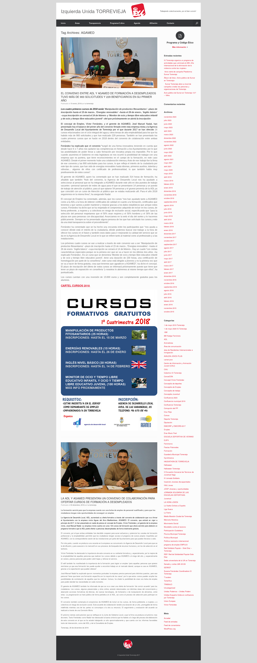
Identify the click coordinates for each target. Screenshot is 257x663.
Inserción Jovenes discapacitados (177, 482)
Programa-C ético (117, 23)
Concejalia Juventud (172, 394)
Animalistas (168, 343)
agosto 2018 (168, 205)
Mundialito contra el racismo (175, 527)
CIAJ (166, 369)
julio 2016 (167, 294)
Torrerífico (168, 580)
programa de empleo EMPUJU (176, 544)
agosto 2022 (168, 145)
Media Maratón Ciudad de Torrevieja (178, 516)
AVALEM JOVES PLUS (173, 356)
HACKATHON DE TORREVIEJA (176, 461)
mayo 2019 (168, 173)
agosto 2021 (168, 159)
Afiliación (153, 23)
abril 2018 (167, 219)
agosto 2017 (168, 248)
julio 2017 (167, 251)
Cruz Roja (168, 412)
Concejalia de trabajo (172, 390)
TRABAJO (168, 584)
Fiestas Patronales (171, 447)
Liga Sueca (168, 509)
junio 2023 (168, 124)
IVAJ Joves (168, 485)
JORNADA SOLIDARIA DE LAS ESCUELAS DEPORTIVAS (176, 493)
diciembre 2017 (170, 233)
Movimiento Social (171, 523)
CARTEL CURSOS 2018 (75, 285)
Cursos (166, 415)
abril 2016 (167, 297)
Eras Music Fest (170, 433)
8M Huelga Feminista (172, 336)
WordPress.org (169, 628)
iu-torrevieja (89, 103)
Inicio (63, 23)
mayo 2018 (168, 216)
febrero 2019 (169, 184)
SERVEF (167, 567)
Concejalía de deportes (173, 383)
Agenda (137, 23)
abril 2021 (167, 166)
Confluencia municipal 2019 (174, 401)
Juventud (167, 498)
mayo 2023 (168, 127)
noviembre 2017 (170, 237)
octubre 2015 (169, 311)
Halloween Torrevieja (172, 468)
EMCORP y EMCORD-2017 (175, 426)
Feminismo (168, 443)
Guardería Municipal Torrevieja (176, 454)
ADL (165, 339)
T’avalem (167, 577)
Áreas (77, 23)
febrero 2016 (169, 301)
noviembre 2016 (170, 279)
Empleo (167, 429)
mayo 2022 (168, 152)
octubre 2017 (169, 240)
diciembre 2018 (170, 191)
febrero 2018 (169, 226)
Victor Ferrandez (170, 604)
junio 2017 (168, 255)
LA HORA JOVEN (171, 502)
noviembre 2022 (170, 141)
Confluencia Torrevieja (172, 404)
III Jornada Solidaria (171, 478)
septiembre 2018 (170, 202)
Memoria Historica (171, 519)
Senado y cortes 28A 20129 (175, 564)
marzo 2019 (168, 180)
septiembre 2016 (170, 287)
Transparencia (95, 23)
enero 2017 (168, 272)
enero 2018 (168, 230)
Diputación (168, 422)
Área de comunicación (172, 346)
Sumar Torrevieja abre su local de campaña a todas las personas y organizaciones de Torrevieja (177, 86)
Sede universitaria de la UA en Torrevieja (180, 560)
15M (165, 332)
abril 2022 (167, 155)
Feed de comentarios (172, 625)
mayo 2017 (168, 258)
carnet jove (168, 359)
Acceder (167, 618)
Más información (179, 47)
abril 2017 (167, 262)
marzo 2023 (168, 134)
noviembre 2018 (170, 194)
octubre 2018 (169, 198)
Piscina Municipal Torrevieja (175, 534)
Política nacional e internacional (176, 541)
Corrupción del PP (171, 408)
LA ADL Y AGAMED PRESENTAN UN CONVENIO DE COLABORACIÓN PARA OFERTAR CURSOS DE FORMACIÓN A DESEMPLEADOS (108, 500)
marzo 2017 (168, 265)
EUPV (166, 440)
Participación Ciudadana (173, 530)
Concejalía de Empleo (172, 387)
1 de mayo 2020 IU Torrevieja (175, 328)
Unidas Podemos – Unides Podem (177, 591)
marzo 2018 (168, 223)
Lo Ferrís (167, 512)
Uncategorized (169, 588)
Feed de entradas (170, 621)
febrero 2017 (169, 269)
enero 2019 (168, 187)
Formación (168, 450)
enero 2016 (168, 304)
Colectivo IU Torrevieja (173, 373)
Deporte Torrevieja (171, 419)
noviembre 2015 (170, 308)
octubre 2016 (169, 283)
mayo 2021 (168, 163)
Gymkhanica (169, 458)
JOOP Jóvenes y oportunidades (176, 489)
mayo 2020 (168, 170)
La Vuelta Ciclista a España (174, 505)
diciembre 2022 (170, 138)
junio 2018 (168, 212)
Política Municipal (171, 537)
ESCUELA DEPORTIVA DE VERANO (179, 436)
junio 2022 (168, 148)
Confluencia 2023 (170, 397)
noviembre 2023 (170, 117)
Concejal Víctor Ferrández (174, 380)
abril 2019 (167, 177)
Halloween (168, 465)
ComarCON (168, 376)
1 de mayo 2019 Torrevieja (174, 325)
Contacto (170, 23)
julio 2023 (167, 120)
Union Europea (169, 601)
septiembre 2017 (170, 244)
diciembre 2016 (170, 276)
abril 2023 (167, 131)
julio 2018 (167, 209)
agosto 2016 (168, 290)
